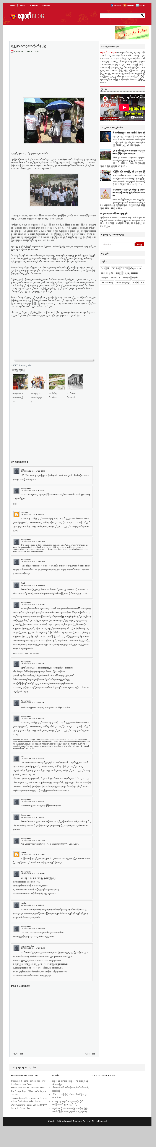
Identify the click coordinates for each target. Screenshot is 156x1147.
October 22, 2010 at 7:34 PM (32, 817)
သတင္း (126, 278)
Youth (124, 268)
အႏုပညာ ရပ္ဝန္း (123, 282)
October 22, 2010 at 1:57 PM (32, 758)
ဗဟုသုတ (104, 278)
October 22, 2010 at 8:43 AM (32, 718)
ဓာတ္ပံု (118, 273)
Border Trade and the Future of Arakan (27, 1088)
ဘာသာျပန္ (115, 278)
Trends (115, 268)
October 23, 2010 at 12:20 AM (33, 840)
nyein (23, 852)
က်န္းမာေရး (135, 268)
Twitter (142, 5)
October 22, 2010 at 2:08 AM (32, 664)
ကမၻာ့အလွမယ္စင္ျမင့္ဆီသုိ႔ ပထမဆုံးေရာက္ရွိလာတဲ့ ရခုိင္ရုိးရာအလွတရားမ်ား (130, 193)
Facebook (118, 5)
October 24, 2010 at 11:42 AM (32, 874)
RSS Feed (131, 5)
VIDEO (22, 5)
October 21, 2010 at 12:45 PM (33, 471)
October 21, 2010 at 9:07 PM (32, 514)
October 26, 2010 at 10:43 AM (33, 948)
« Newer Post (17, 1054)
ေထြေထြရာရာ (139, 282)
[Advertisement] (53, 77)
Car (103, 268)
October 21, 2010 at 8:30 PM (32, 490)
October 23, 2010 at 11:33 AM (32, 854)
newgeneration (27, 946)
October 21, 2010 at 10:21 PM (33, 585)
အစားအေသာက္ (107, 282)
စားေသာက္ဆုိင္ (107, 273)
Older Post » (90, 1054)
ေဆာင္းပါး (26, 365)
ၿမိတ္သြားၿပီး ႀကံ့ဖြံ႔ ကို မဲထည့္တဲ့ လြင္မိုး (130, 172)
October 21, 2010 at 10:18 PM (33, 562)
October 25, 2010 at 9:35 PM (32, 905)
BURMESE (34, 5)
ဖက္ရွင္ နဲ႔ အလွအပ (130, 273)
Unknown (25, 512)
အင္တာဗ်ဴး (135, 278)
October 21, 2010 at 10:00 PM (33, 541)
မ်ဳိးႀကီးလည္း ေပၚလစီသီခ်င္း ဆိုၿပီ (130, 133)
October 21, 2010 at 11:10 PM (32, 604)
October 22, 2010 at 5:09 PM (32, 801)
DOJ (23, 583)
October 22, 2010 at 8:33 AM (32, 703)
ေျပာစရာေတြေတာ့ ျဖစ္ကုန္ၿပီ (114, 214)
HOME (12, 5)
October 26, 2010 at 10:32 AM (33, 928)
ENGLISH (46, 5)
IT (108, 268)
